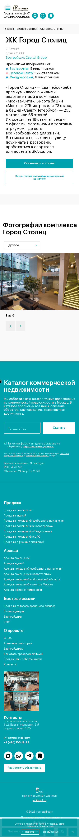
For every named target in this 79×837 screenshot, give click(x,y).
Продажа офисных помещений (24, 542)
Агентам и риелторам (18, 643)
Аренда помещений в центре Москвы (28, 584)
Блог (7, 622)
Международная (21, 77)
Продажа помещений (18, 510)
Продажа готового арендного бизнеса (29, 606)
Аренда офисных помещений (23, 590)
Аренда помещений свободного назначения (33, 569)
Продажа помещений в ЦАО (22, 537)
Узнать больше (50, 832)
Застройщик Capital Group (26, 57)
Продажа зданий (15, 515)
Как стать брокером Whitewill (23, 654)
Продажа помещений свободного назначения (34, 521)
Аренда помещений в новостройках (27, 574)
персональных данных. (38, 446)
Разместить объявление (24, 768)
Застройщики (13, 617)
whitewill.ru (39, 800)
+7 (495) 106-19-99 (17, 17)
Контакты (10, 664)
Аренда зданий (14, 563)
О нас (8, 638)
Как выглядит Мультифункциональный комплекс (39, 177)
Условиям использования (37, 455)
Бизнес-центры (14, 611)
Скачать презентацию (39, 163)
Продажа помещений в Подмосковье (28, 531)
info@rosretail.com (17, 738)
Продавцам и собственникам (23, 659)
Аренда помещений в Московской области (32, 579)
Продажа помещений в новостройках (28, 526)
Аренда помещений (17, 558)
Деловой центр (21, 73)
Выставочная (19, 68)
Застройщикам (13, 649)
